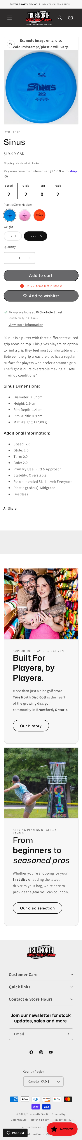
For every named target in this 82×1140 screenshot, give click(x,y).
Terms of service (31, 1127)
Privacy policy (62, 1119)
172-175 (35, 236)
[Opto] (39, 215)
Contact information (29, 1134)
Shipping (9, 163)
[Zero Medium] (10, 215)
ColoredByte (18, 1119)
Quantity (10, 247)
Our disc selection (37, 908)
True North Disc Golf (38, 1114)
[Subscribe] (67, 1034)
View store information (26, 324)
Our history (31, 725)
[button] (9, 18)
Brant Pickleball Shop (56, 4)
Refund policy (40, 1119)
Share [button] (12, 508)
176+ (15, 236)
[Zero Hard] (25, 215)
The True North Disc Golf (25, 4)
